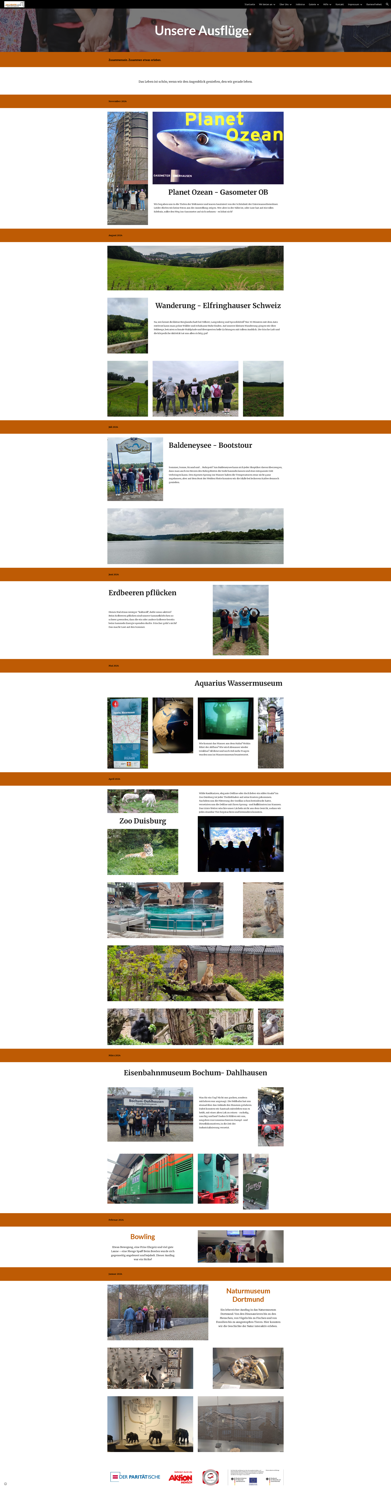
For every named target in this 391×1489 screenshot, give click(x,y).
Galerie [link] (312, 4)
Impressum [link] (353, 4)
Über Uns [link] (284, 4)
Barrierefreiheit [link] (374, 4)
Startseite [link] (250, 4)
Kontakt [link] (340, 4)
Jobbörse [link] (300, 4)
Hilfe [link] (325, 4)
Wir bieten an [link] (265, 4)
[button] (387, 4)
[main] (203, 30)
